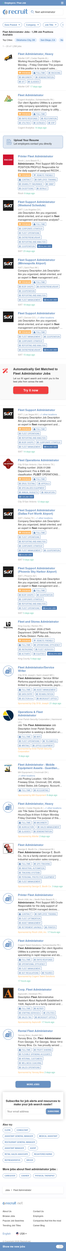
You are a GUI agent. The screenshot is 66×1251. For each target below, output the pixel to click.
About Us (7, 1211)
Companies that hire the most (47, 1220)
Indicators (49, 492)
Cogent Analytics (26, 99)
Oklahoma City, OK (25, 40)
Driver (29, 1160)
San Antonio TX (46, 464)
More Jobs (33, 1084)
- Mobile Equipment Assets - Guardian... (38, 766)
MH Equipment (25, 772)
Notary (40, 1008)
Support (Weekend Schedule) (36, 203)
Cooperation (28, 246)
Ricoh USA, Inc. (25, 899)
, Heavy (35, 54)
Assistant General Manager (19, 1136)
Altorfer (21, 807)
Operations (38, 460)
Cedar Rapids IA (39, 58)
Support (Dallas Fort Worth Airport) (36, 512)
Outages (40, 123)
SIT (23, 81)
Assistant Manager (14, 1148)
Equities (40, 654)
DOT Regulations (30, 973)
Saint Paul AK (31, 267)
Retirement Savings (32, 927)
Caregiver (10, 1175)
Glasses (35, 81)
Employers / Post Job (15, 2)
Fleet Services (46, 649)
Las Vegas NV (31, 414)
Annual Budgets (30, 492)
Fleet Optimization (31, 918)
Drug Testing (28, 483)
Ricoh (21, 160)
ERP (53, 123)
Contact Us (38, 1211)
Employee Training (46, 179)
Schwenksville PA (44, 99)
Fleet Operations (30, 233)
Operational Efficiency (48, 645)
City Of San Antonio (27, 464)
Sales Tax (27, 1017)
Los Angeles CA (32, 209)
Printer (35, 156)
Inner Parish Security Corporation (34, 719)
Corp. (35, 989)
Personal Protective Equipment (38, 877)
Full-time (40, 73)
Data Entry (27, 694)
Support (36, 313)
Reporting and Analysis (34, 242)
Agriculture (28, 827)
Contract (26, 179)
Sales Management (49, 827)
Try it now (30, 390)
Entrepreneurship (31, 237)
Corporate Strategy (32, 228)
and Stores (38, 621)
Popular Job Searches (13, 1220)
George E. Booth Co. (28, 849)
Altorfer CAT (23, 58)
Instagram (27, 649)
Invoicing (56, 73)
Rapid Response (30, 118)
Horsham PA (35, 993)
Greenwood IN (46, 849)
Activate (26, 654)
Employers (38, 1215)
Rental (35, 1031)
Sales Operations (31, 1067)
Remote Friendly (45, 175)
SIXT (20, 209)
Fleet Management (31, 300)
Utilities (26, 123)
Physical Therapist (45, 1175)
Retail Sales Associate (16, 1154)
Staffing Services (31, 1013)
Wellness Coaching (32, 1063)
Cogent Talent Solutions (29, 944)
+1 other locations (45, 317)
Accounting (42, 790)
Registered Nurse (43, 1154)
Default (43, 188)
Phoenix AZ (30, 575)
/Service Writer (36, 669)
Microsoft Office (48, 698)
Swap (51, 184)
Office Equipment (44, 745)
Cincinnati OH (41, 772)
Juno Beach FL (32, 160)
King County (24, 625)
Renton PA (37, 625)
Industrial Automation (33, 868)
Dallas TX (29, 517)
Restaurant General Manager (20, 1142)
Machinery (27, 77)
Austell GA (37, 1035)
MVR (38, 736)
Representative (12, 1160)
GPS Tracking (43, 864)
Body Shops (27, 286)
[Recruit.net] (15, 11)
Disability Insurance (32, 184)
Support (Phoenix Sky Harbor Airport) (37, 570)
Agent (33, 1148)
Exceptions (27, 188)
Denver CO (30, 317)
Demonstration (46, 77)
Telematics (51, 741)
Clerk (8, 1130)
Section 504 (27, 698)
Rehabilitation (46, 694)
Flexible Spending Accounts (36, 1054)
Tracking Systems (31, 872)
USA (22, 1233)
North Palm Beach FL (45, 899)
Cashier (25, 1175)
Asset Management (46, 689)
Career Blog (39, 1225)
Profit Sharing (44, 1050)
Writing (25, 745)
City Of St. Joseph (26, 674)
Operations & (30, 713)
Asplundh (22, 993)
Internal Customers (32, 1058)
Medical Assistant (48, 1136)
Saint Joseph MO (45, 674)
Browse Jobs (9, 1215)
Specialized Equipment (33, 488)
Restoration (50, 118)
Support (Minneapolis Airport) (36, 261)
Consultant (22, 1130)
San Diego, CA (48, 40)
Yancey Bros (24, 1035)
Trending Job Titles (12, 1225)
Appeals (45, 483)
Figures (49, 973)
